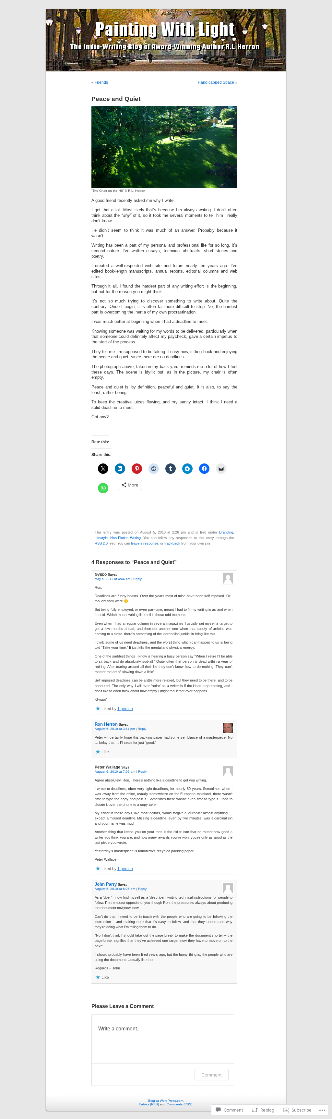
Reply (137, 579)
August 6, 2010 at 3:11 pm (115, 729)
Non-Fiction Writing (125, 538)
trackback (172, 543)
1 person (125, 709)
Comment (211, 1074)
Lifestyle (101, 538)
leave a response (144, 543)
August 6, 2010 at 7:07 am (115, 771)
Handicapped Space (216, 82)
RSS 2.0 (101, 543)
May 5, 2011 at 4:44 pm (112, 579)
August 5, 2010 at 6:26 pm (115, 889)
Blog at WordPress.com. (166, 1100)
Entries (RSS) (149, 1104)
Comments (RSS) (179, 1104)
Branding (226, 532)
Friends (101, 82)
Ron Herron (106, 724)
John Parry (106, 884)
